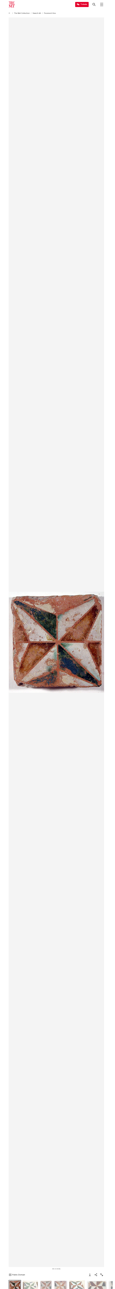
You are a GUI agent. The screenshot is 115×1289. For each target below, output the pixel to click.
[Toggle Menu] (101, 4)
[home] (10, 13)
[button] (56, 642)
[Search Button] (94, 4)
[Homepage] (12, 4)
